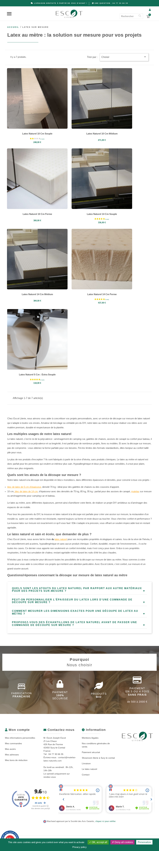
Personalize (144, 842)
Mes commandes (13, 743)
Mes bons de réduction (16, 760)
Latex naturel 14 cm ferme (102, 294)
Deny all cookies (123, 842)
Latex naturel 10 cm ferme (37, 214)
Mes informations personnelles (20, 738)
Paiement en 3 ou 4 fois (137, 695)
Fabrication (21, 695)
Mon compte (19, 729)
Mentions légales (90, 738)
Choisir (124, 57)
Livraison (86, 763)
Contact (85, 774)
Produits (99, 695)
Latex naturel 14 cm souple (102, 214)
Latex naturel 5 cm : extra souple (37, 374)
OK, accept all (99, 842)
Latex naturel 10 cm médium (102, 133)
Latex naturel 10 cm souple (37, 133)
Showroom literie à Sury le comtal (98, 758)
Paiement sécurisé (91, 752)
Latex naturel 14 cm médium (37, 294)
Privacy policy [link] (79, 847)
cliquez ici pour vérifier (105, 821)
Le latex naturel (89, 769)
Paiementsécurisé (60, 695)
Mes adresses (12, 754)
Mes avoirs (10, 749)
